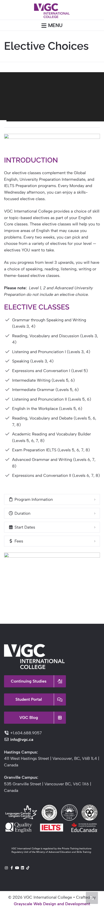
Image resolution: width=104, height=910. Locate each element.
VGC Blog (28, 717)
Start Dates (24, 527)
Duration (22, 513)
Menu (55, 25)
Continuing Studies (28, 681)
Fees (18, 541)
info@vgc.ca (21, 739)
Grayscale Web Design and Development (52, 903)
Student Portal (28, 699)
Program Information (33, 499)
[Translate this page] (92, 898)
